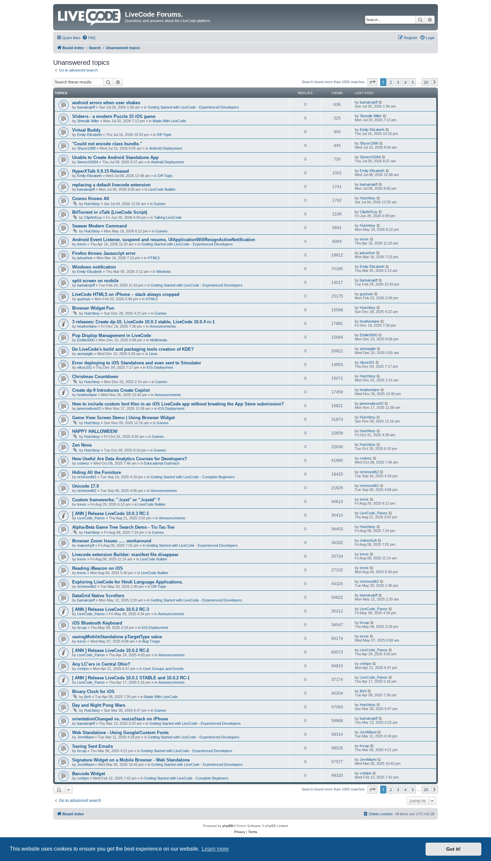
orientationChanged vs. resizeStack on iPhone (120, 718)
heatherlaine (87, 326)
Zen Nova (82, 445)
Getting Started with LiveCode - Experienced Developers (193, 107)
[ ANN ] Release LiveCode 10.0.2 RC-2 (110, 650)
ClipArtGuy (93, 217)
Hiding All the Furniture (96, 472)
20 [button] (426, 82)
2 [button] (390, 82)
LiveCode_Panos (91, 518)
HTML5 (154, 258)
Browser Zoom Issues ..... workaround (111, 540)
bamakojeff (86, 107)
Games (160, 204)
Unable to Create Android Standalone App (115, 157)
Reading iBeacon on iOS (97, 568)
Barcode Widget (88, 773)
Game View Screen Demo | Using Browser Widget (123, 417)
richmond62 (86, 477)
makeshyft (85, 545)
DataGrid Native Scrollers (98, 595)
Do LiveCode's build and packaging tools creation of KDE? (133, 349)
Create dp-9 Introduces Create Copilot (111, 390)
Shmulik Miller (88, 121)
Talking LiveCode (168, 217)
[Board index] (90, 16)
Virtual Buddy (86, 130)
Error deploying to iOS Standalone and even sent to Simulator (136, 362)
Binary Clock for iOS (93, 691)
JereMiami (85, 737)
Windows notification (94, 267)
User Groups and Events (163, 669)
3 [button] (398, 82)
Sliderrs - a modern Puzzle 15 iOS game (113, 116)
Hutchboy (92, 204)
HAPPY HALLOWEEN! (95, 431)
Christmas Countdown (95, 376)
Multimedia (158, 340)
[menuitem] (89, 38)
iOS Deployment (160, 367)
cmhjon (83, 669)
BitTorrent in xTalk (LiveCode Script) (109, 212)
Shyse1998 (86, 148)
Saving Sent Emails (92, 746)
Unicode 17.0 (85, 486)
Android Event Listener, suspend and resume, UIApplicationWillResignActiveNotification (163, 239)
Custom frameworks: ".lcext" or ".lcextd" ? (116, 499)
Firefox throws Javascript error (104, 253)
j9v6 (87, 697)
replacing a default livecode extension (111, 184)
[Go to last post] (380, 102)
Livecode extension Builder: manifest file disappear (125, 554)
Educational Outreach (161, 463)
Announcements (163, 326)
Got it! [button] (453, 849)
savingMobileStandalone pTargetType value (117, 636)
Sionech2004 (87, 162)
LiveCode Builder (162, 189)
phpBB (227, 826)
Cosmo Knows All (90, 198)
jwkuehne (85, 258)
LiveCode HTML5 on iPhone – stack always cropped (125, 294)
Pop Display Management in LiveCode (111, 335)
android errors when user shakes (106, 102)
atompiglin (85, 354)
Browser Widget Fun (93, 308)
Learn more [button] (215, 849)
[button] (372, 82)
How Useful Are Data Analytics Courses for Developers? (129, 458)
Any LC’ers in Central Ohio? (101, 664)
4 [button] (405, 82)
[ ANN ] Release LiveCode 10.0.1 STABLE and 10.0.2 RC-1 (131, 677)
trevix (81, 244)
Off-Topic (164, 135)
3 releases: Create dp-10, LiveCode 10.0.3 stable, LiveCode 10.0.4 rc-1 (143, 321)
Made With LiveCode (169, 121)
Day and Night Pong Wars (98, 705)
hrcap (82, 628)
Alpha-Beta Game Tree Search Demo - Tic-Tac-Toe (123, 527)
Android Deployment (165, 148)
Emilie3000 (86, 340)
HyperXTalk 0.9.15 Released (100, 171)
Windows (163, 272)
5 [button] (413, 82)
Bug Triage (151, 641)
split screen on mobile (95, 280)
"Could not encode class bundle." (107, 143)
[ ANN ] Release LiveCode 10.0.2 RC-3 (110, 609)
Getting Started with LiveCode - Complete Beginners (193, 477)
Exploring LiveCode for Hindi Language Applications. (127, 581)
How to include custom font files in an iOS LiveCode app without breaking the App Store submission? (178, 403)
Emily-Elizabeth (89, 135)
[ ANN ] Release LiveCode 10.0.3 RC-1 (110, 513)
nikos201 (84, 367)
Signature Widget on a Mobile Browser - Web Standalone (131, 759)
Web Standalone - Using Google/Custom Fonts (120, 732)
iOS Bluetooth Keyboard (97, 623)
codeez (83, 463)
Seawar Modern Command (99, 225)
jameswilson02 (89, 408)
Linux (153, 354)
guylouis (84, 299)
